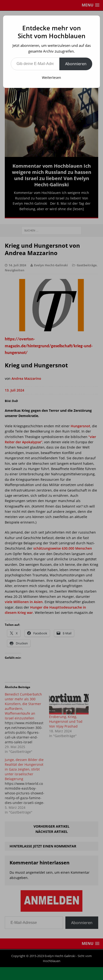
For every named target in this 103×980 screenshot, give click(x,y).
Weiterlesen (51, 77)
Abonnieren (75, 63)
